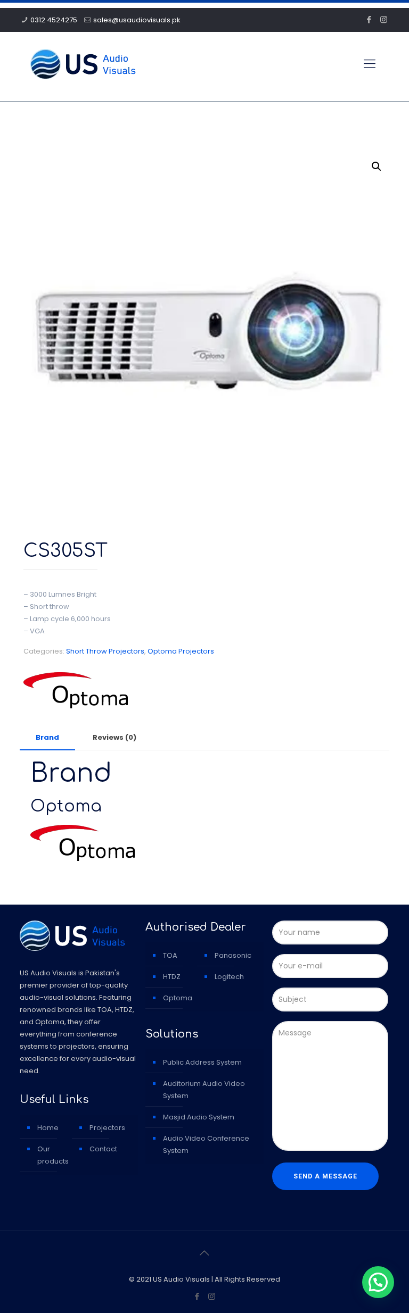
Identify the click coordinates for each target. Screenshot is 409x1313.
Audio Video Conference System (206, 1144)
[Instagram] (383, 19)
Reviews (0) (114, 737)
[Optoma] (75, 692)
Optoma (177, 998)
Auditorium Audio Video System (204, 1089)
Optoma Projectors (181, 651)
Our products (53, 1155)
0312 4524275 (53, 20)
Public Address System (202, 1062)
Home (48, 1128)
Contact (103, 1149)
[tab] (47, 738)
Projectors (107, 1128)
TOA (170, 955)
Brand (47, 737)
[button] (376, 166)
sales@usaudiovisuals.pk (137, 20)
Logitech (229, 977)
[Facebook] (369, 19)
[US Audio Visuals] (83, 64)
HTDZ (172, 977)
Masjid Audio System (198, 1117)
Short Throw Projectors (105, 651)
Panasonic (233, 955)
